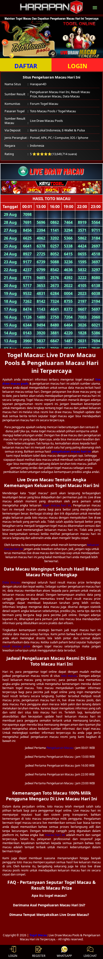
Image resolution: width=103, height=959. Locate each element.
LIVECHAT (90, 956)
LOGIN (77, 66)
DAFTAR (25, 66)
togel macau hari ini (57, 505)
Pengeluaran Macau (59, 748)
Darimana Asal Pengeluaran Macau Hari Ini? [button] (49, 905)
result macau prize (16, 646)
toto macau (69, 676)
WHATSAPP (64, 956)
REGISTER (38, 956)
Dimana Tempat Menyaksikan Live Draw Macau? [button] (49, 914)
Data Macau (11, 582)
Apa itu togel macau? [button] (49, 895)
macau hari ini (55, 835)
